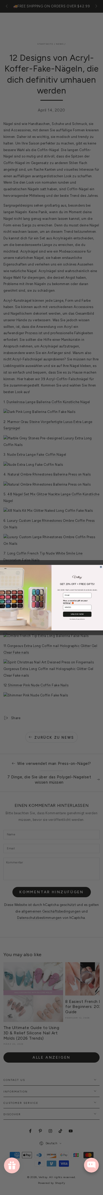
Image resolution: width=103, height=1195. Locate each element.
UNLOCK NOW (77, 614)
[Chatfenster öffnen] (91, 1165)
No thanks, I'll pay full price (77, 619)
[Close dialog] (101, 567)
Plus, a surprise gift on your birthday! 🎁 (75, 601)
